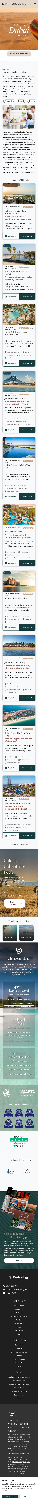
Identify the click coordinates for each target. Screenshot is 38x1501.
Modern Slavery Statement (19, 1384)
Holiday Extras (19, 1363)
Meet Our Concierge (19, 1352)
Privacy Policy (19, 1388)
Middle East (19, 1309)
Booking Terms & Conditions (19, 1377)
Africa (19, 1327)
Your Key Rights (19, 1381)
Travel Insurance (19, 1359)
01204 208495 (11, 1286)
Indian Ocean (19, 1306)
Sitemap (19, 1398)
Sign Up (19, 1260)
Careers (19, 1356)
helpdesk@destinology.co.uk (18, 1289)
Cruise (19, 1334)
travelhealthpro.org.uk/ (21, 1462)
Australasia (19, 1331)
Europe (19, 1313)
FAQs (19, 1366)
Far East (19, 1320)
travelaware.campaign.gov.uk (18, 1453)
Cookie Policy (19, 1395)
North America (19, 1323)
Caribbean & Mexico (19, 1316)
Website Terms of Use (19, 1391)
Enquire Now (12, 236)
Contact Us (19, 1345)
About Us (19, 1348)
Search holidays (20, 54)
